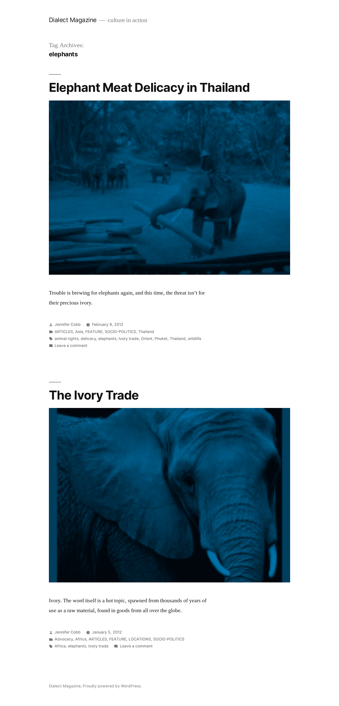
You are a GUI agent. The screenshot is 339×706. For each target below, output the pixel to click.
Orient (146, 338)
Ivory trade (129, 338)
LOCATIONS (140, 639)
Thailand (146, 331)
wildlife (194, 338)
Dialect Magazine (73, 20)
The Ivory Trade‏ (94, 395)
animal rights (66, 338)
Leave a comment (71, 345)
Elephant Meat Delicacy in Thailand (149, 87)
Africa (80, 639)
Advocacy (64, 639)
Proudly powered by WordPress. (112, 686)
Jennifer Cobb (68, 324)
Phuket (161, 338)
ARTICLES (64, 331)
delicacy (88, 338)
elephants (107, 338)
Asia (79, 331)
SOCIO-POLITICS (120, 331)
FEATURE (93, 331)
